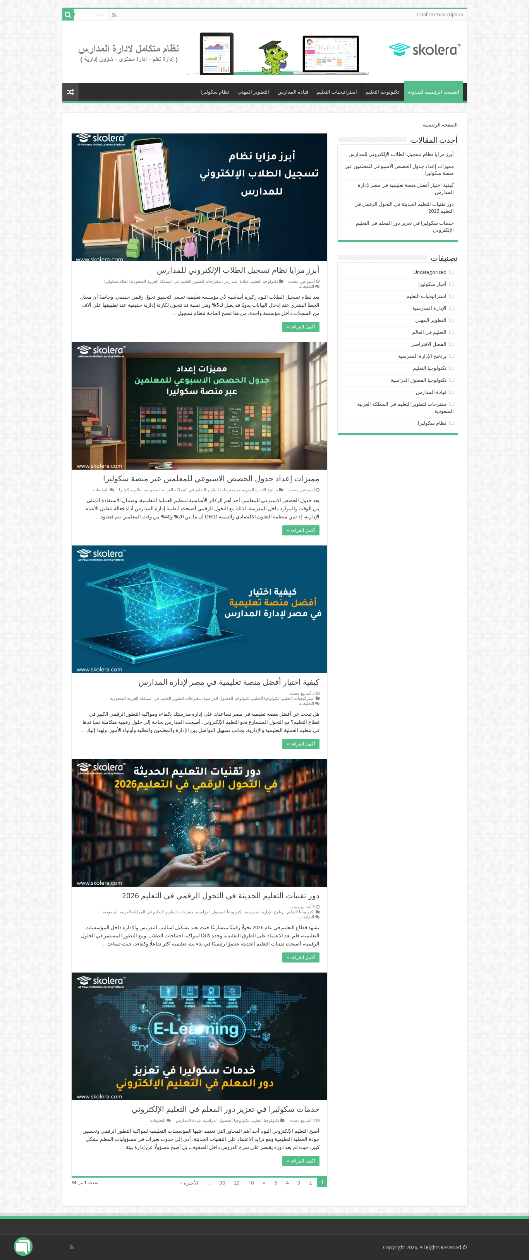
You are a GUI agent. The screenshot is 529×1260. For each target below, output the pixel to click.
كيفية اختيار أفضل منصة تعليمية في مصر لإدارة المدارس (229, 682)
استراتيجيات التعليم (337, 92)
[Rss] (114, 15)
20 (236, 1183)
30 (222, 1183)
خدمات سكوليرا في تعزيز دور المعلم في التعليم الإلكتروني (225, 1109)
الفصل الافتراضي (428, 344)
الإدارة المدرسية (429, 308)
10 (251, 1183)
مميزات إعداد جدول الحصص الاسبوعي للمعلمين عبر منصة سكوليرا (211, 478)
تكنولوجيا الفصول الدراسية (226, 698)
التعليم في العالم (429, 332)
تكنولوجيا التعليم (382, 92)
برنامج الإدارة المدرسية (258, 489)
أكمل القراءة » (301, 327)
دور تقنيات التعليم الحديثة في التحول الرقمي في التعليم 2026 (220, 895)
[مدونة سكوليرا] (425, 48)
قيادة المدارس (293, 92)
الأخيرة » (189, 1183)
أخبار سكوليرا (432, 284)
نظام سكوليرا (215, 92)
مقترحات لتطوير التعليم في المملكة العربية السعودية (175, 281)
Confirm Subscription (440, 14)
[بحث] (68, 15)
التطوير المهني (253, 92)
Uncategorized (430, 272)
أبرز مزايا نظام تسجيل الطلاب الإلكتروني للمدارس (238, 270)
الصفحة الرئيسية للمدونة (433, 92)
